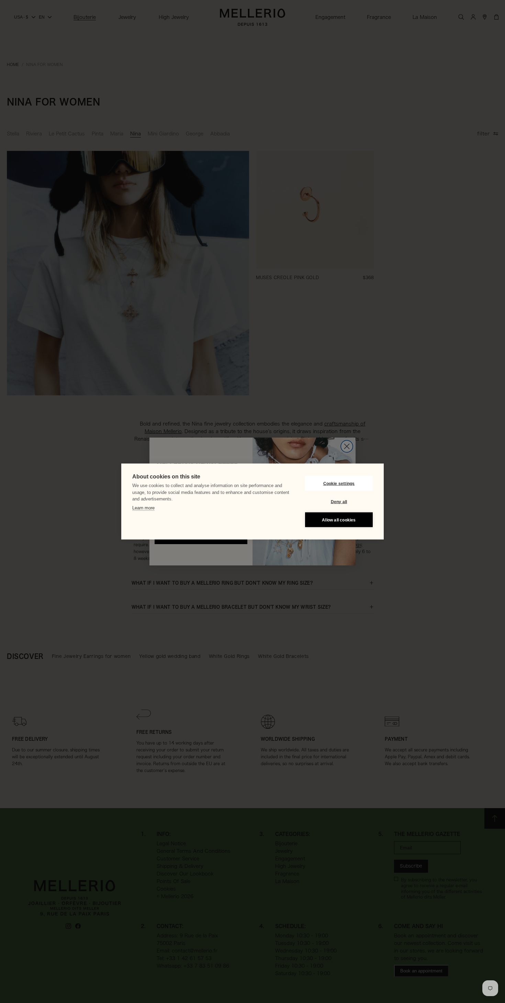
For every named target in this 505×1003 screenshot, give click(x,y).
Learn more (143, 507)
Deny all (339, 501)
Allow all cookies (339, 519)
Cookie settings (339, 483)
